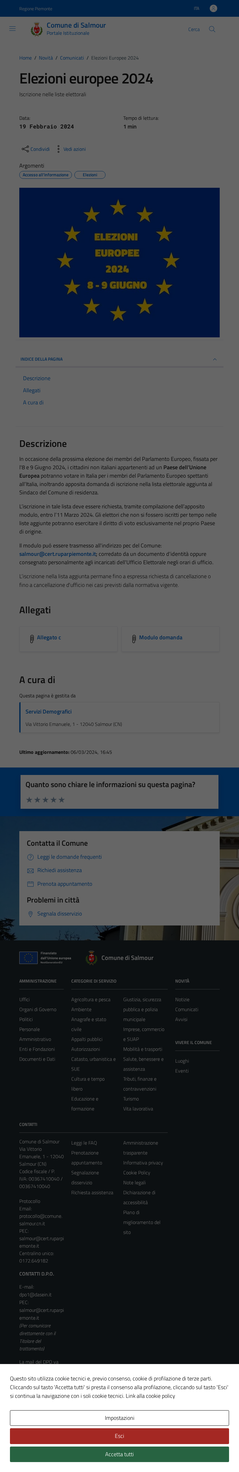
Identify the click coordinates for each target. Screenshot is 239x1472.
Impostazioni (119, 1418)
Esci (119, 1436)
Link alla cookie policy (150, 1396)
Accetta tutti (119, 1454)
